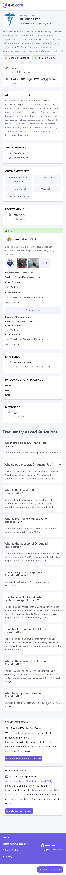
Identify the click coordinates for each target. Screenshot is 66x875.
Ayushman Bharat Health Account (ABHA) (28, 781)
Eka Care (43, 610)
